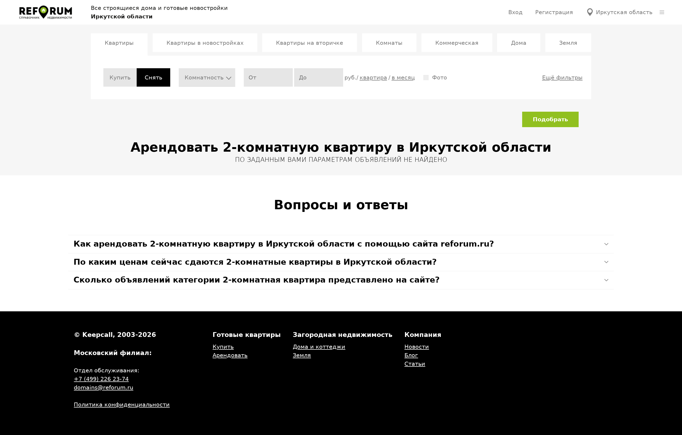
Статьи (414, 363)
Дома (518, 42)
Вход (515, 12)
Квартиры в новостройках (205, 42)
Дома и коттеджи (319, 346)
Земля (568, 42)
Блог (411, 355)
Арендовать (230, 355)
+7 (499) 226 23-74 (101, 379)
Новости (416, 346)
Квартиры (119, 42)
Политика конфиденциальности (122, 404)
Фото (439, 77)
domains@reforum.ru (103, 387)
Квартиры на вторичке (309, 42)
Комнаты (389, 42)
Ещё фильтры (562, 77)
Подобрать (550, 119)
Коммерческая (456, 42)
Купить (120, 77)
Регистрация (554, 12)
